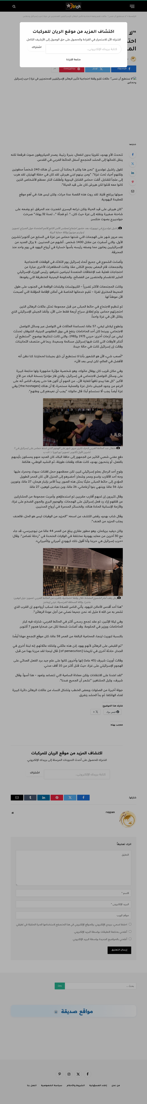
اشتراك (36, 47)
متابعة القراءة (73, 59)
